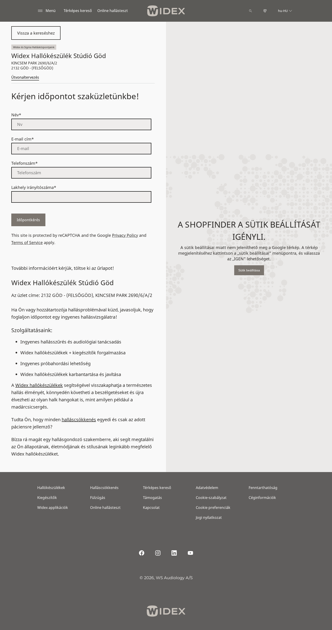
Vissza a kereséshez (36, 33)
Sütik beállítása (249, 270)
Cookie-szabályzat (211, 497)
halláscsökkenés (79, 419)
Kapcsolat (151, 507)
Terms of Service (27, 242)
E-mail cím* (22, 139)
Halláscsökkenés (104, 487)
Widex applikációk (52, 507)
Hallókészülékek (51, 487)
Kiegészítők (47, 497)
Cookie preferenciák (213, 507)
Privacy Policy (125, 235)
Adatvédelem (207, 487)
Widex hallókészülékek (39, 385)
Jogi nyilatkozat (209, 517)
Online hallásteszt (112, 10)
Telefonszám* (24, 163)
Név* (16, 115)
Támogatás (152, 497)
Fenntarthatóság (263, 487)
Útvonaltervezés (25, 77)
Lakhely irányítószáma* (33, 187)
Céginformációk (262, 497)
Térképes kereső (78, 10)
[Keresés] (250, 10)
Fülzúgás (97, 497)
